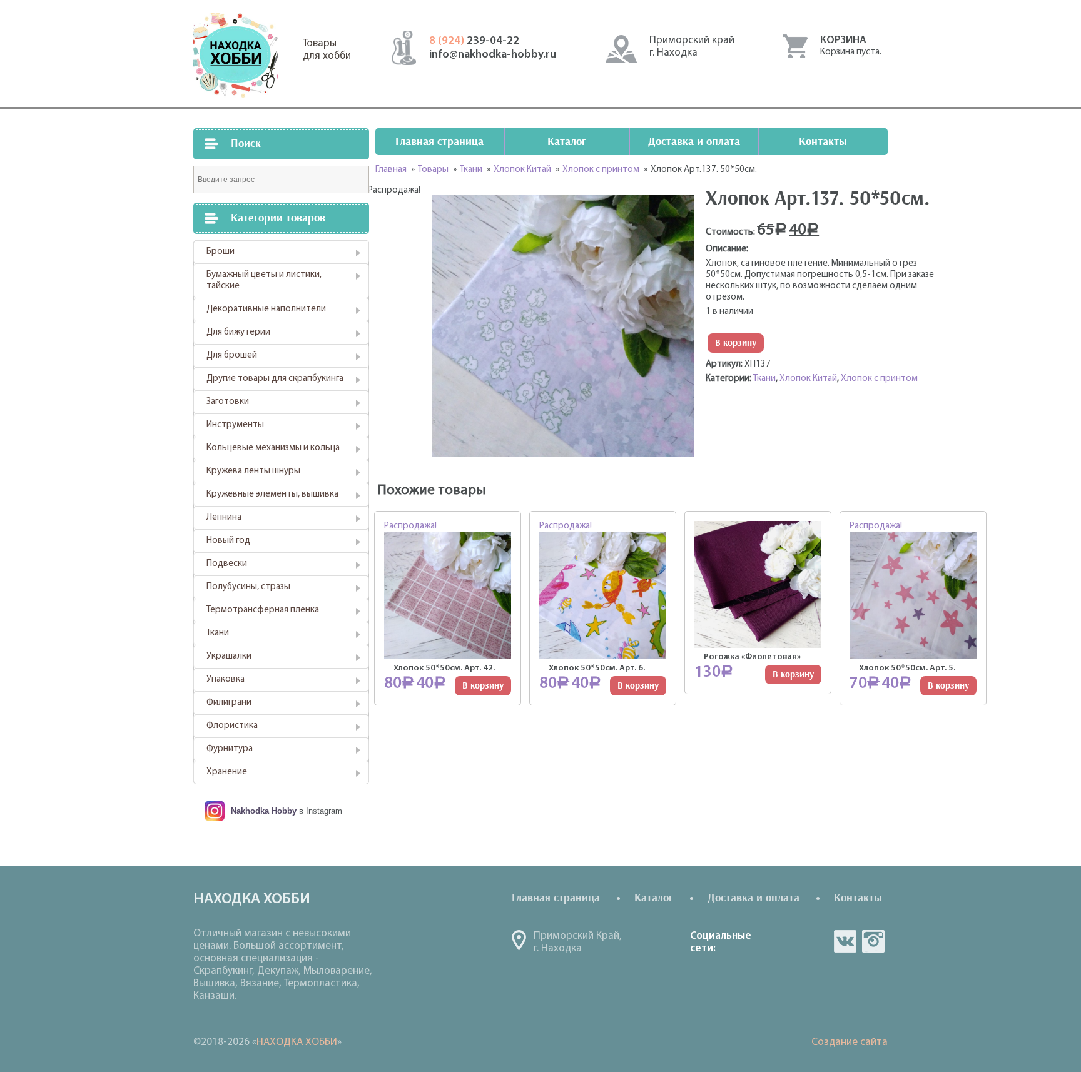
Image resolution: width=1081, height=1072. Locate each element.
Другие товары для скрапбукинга (274, 378)
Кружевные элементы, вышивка (272, 494)
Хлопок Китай (808, 378)
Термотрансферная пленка (262, 610)
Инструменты (235, 425)
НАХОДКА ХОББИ (296, 1042)
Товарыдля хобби (327, 49)
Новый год (228, 540)
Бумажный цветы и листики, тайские (264, 280)
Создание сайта (849, 1042)
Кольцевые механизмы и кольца (273, 448)
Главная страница (439, 141)
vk (845, 941)
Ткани (217, 633)
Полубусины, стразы (248, 587)
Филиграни (228, 702)
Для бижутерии (238, 332)
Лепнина (223, 517)
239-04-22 (474, 41)
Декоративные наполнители (266, 309)
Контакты (823, 141)
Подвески (226, 564)
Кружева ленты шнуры (253, 471)
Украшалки (228, 656)
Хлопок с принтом (879, 378)
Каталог (566, 141)
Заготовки (227, 402)
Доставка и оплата (694, 141)
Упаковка (225, 679)
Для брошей (231, 355)
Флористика (232, 726)
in (873, 941)
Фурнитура (229, 749)
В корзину (735, 343)
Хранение (226, 772)
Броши (220, 251)
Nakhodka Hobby (264, 811)
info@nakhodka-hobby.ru (492, 55)
